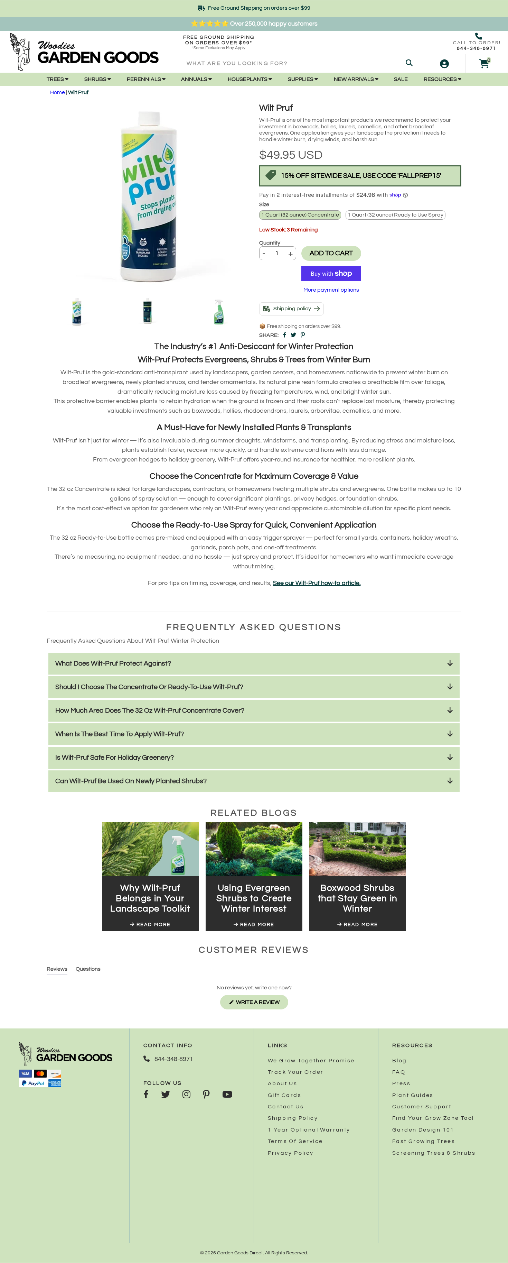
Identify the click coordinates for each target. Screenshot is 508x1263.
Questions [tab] (88, 970)
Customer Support (421, 1106)
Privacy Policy (291, 1153)
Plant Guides (413, 1095)
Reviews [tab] (57, 970)
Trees (56, 79)
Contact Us (286, 1106)
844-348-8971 (477, 48)
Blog (399, 1060)
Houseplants (248, 79)
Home (57, 92)
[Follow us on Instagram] (186, 1095)
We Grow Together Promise (311, 1060)
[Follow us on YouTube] (227, 1095)
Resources (441, 79)
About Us (282, 1083)
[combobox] (296, 63)
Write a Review (261, 1004)
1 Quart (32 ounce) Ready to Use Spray (395, 215)
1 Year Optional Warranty (309, 1130)
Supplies (301, 79)
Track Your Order (295, 1072)
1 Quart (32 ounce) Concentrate (300, 215)
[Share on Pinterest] (303, 335)
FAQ (398, 1072)
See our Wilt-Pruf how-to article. (317, 583)
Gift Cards (284, 1095)
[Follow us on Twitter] (165, 1095)
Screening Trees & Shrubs (434, 1153)
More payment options (331, 290)
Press (401, 1083)
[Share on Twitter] (293, 335)
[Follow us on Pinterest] (206, 1095)
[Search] (409, 63)
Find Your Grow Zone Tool (433, 1118)
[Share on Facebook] (284, 335)
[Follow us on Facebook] (146, 1095)
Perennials (144, 79)
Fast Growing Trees (423, 1141)
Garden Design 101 (423, 1130)
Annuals (194, 79)
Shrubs (95, 79)
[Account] (444, 63)
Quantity (269, 243)
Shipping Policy (293, 1118)
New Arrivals (354, 79)
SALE (401, 79)
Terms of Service (295, 1141)
